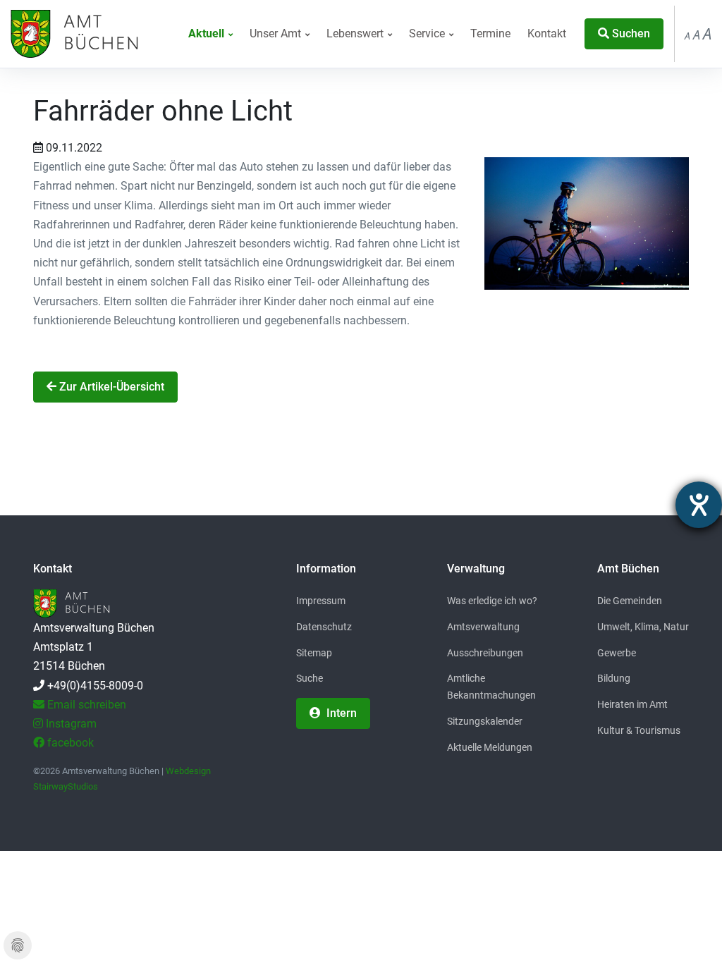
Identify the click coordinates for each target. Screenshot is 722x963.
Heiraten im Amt (632, 704)
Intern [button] (340, 713)
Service (428, 33)
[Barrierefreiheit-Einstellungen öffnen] (698, 505)
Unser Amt (277, 33)
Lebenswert (356, 33)
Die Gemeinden (629, 600)
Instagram (70, 723)
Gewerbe (616, 652)
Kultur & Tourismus (638, 730)
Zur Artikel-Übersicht (110, 386)
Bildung (613, 678)
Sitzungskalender (484, 721)
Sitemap (314, 652)
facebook (69, 742)
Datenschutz (324, 626)
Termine (490, 33)
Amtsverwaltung (483, 626)
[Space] (73, 34)
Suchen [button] (629, 33)
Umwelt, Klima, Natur (643, 626)
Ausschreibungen (485, 652)
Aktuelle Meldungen (489, 747)
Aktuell (207, 33)
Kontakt (546, 33)
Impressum (320, 600)
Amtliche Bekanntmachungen (491, 687)
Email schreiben (85, 704)
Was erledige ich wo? (492, 600)
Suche (309, 678)
